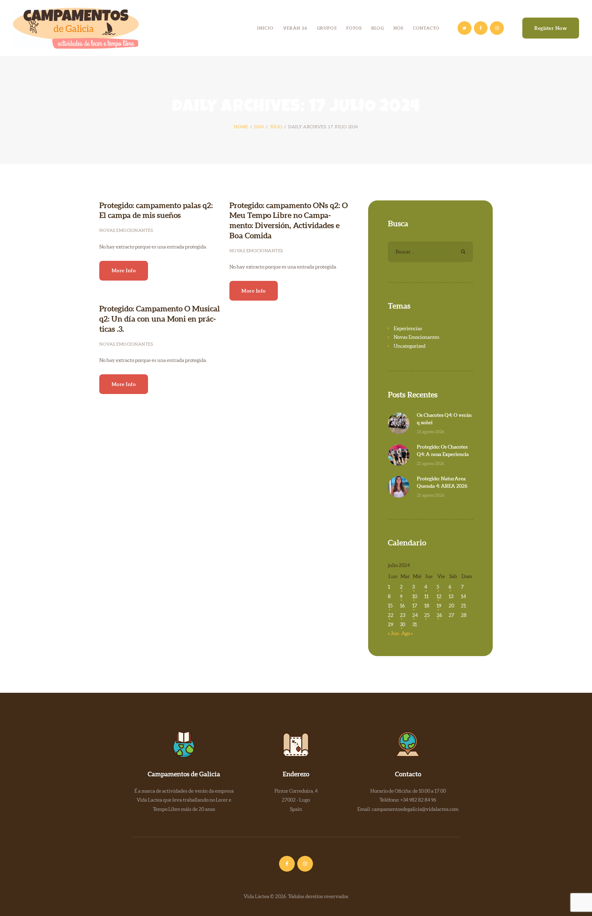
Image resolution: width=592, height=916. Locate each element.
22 (390, 615)
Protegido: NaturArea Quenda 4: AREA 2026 (442, 482)
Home (241, 126)
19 (439, 605)
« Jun (393, 633)
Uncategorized (410, 346)
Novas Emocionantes (126, 230)
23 (402, 615)
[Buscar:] (430, 251)
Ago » (407, 633)
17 (414, 605)
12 (439, 596)
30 (402, 624)
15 (390, 605)
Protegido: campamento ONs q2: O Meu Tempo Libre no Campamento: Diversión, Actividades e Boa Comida (288, 220)
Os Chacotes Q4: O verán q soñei (444, 418)
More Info (124, 270)
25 (427, 615)
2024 (259, 126)
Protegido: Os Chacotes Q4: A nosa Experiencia (443, 450)
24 (415, 615)
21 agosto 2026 (430, 431)
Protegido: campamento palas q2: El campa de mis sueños (156, 210)
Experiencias (408, 328)
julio (276, 126)
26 (439, 615)
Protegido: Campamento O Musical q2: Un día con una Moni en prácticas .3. (159, 318)
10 (414, 596)
